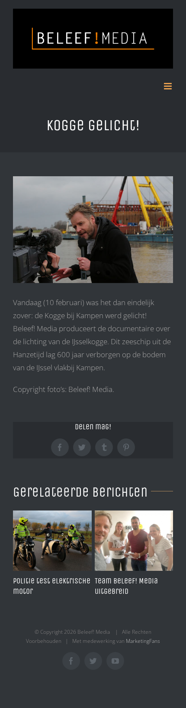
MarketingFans (143, 641)
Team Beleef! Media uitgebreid (126, 586)
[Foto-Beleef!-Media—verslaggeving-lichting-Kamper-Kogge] (93, 229)
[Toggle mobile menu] (168, 86)
